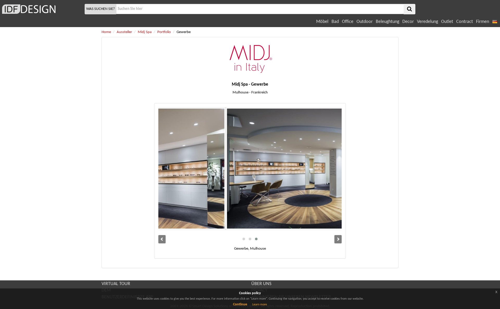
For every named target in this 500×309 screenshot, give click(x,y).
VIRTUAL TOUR (116, 283)
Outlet (447, 21)
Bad (335, 21)
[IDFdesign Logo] (41, 9)
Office (347, 21)
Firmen (482, 21)
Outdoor (365, 21)
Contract (464, 21)
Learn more (259, 304)
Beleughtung (387, 21)
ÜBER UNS (261, 283)
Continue (240, 304)
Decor (408, 21)
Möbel (322, 21)
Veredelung (427, 21)
